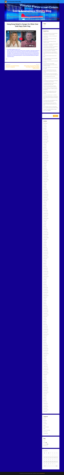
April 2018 (44, 284)
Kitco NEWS (9, 49)
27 (46, 463)
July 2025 (44, 144)
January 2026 (45, 134)
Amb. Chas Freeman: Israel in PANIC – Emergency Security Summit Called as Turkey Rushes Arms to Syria (50, 64)
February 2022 (45, 210)
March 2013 (45, 382)
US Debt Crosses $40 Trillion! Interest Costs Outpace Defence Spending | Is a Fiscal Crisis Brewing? (50, 71)
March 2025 (45, 150)
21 (48, 461)
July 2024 (44, 163)
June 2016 (45, 319)
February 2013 (45, 384)
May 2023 (44, 186)
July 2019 (44, 260)
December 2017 (45, 290)
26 (44, 463)
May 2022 (44, 205)
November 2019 (45, 253)
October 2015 (45, 332)
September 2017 (45, 295)
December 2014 (45, 348)
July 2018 (44, 279)
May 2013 (44, 379)
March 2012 (45, 401)
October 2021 (45, 216)
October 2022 (45, 197)
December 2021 (45, 213)
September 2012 (45, 392)
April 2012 (44, 400)
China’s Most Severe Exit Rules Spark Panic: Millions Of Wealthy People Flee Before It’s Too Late (50, 104)
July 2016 (44, 318)
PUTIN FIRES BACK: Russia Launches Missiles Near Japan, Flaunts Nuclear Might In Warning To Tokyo (50, 53)
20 (46, 461)
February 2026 (45, 133)
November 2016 (45, 311)
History (44, 425)
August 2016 (45, 316)
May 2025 (44, 147)
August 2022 (45, 200)
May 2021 (44, 224)
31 (54, 463)
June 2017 (45, 300)
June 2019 (45, 261)
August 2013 (45, 374)
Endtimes (44, 422)
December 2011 (45, 406)
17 (54, 459)
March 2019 (45, 266)
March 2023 (45, 189)
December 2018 (45, 271)
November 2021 (45, 215)
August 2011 (45, 411)
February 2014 (45, 364)
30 (52, 463)
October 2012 (45, 390)
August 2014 (45, 355)
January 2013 (45, 385)
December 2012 (45, 387)
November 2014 (45, 350)
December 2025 (45, 136)
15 (50, 459)
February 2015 (45, 345)
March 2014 (45, 363)
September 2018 (45, 276)
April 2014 (44, 361)
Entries (45, 442)
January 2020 (45, 250)
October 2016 (45, 313)
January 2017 (45, 308)
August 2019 (45, 258)
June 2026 (45, 126)
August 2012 (45, 393)
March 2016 (45, 324)
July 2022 (44, 202)
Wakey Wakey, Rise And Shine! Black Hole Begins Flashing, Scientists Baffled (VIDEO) (31, 67)
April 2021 (44, 226)
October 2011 (45, 408)
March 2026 (45, 131)
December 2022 (45, 194)
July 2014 (44, 356)
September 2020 (45, 237)
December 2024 (45, 155)
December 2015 (45, 329)
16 (52, 459)
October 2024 (45, 158)
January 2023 (45, 192)
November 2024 (45, 157)
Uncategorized (45, 433)
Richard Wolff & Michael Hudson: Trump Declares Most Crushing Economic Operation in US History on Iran (50, 97)
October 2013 (45, 371)
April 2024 (44, 168)
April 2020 (44, 245)
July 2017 (44, 298)
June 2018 (45, 281)
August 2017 (45, 297)
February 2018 (45, 287)
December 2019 (45, 252)
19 (44, 461)
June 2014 (45, 358)
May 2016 (44, 321)
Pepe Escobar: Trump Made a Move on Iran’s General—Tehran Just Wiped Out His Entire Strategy (49, 92)
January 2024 (45, 173)
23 (52, 461)
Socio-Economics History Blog (14, 1)
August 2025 (45, 142)
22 (50, 461)
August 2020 (45, 239)
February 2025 (45, 152)
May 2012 (44, 398)
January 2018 (45, 289)
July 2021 (44, 221)
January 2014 (45, 366)
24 (54, 461)
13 (46, 459)
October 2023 (45, 178)
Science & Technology (46, 430)
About (58, 1)
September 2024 (45, 160)
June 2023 (45, 184)
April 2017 (44, 303)
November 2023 (45, 176)
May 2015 (44, 340)
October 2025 (45, 139)
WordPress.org (45, 445)
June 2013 (45, 377)
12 (44, 459)
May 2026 (44, 128)
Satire (44, 428)
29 (50, 463)
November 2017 (45, 292)
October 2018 (45, 274)
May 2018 (44, 282)
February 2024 (45, 171)
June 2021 (45, 223)
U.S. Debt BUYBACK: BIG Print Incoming (49, 76)
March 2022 (45, 208)
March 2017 (45, 305)
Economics (45, 420)
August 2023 (45, 181)
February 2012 (45, 403)
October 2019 (45, 255)
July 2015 (44, 337)
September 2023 (45, 179)
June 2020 (45, 242)
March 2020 (45, 247)
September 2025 (45, 141)
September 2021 (45, 218)
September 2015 (45, 334)
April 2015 (44, 342)
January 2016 (45, 327)
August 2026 (45, 123)
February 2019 (45, 268)
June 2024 (45, 165)
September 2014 (45, 353)
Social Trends (45, 431)
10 (54, 457)
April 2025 (44, 149)
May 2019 (44, 263)
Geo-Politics (45, 423)
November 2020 (45, 234)
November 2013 (45, 369)
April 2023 (44, 187)
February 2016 (45, 326)
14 (48, 459)
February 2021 (45, 229)
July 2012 (44, 395)
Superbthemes (42, 473)
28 (48, 463)
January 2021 (45, 231)
